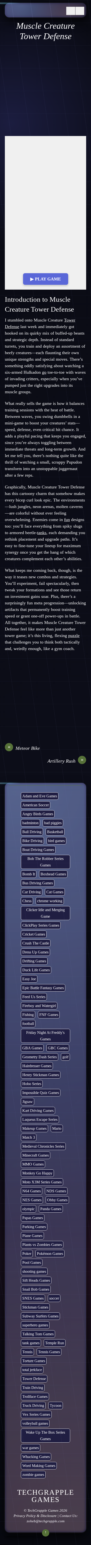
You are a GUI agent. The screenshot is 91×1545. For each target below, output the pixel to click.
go (44, 372)
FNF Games (48, 1015)
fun (67, 519)
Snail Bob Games (35, 1289)
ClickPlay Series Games (40, 925)
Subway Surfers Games (40, 1316)
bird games (56, 841)
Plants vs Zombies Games (42, 1245)
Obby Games (57, 1200)
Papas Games (32, 1218)
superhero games (35, 1325)
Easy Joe (29, 979)
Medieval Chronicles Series (43, 1146)
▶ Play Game (45, 279)
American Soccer (35, 805)
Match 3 (28, 1137)
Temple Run (54, 1343)
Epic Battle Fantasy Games (43, 988)
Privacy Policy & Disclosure (35, 1516)
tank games (31, 1343)
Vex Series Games (36, 1414)
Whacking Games (36, 1457)
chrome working (49, 901)
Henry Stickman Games (40, 1075)
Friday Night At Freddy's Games (45, 1035)
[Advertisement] (45, 88)
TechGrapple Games (42, 1510)
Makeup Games (34, 1128)
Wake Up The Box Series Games (45, 1435)
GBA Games (32, 1048)
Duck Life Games (36, 970)
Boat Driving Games (38, 850)
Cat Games (54, 892)
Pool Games (31, 1262)
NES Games (31, 1200)
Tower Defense (34, 1379)
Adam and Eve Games (39, 796)
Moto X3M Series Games (42, 1182)
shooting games (34, 1271)
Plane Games (32, 1236)
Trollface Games (35, 1397)
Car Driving (31, 892)
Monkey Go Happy (37, 1173)
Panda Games (50, 1209)
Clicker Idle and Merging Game (45, 913)
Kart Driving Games (38, 1111)
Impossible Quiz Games (40, 1093)
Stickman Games (35, 1307)
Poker (26, 1254)
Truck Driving (33, 1405)
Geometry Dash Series (39, 1057)
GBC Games (58, 1048)
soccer (54, 1298)
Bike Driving (32, 841)
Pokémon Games (50, 1254)
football (28, 1024)
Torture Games (33, 1361)
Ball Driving (31, 832)
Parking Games (34, 1227)
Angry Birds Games (37, 814)
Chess (27, 901)
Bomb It (28, 874)
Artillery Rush (65, 761)
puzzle (74, 635)
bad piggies (53, 823)
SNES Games (33, 1298)
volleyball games (35, 1423)
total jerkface (32, 1370)
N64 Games (31, 1191)
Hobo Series (31, 1084)
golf (65, 1057)
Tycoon (55, 1405)
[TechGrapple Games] (34, 12)
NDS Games (56, 1191)
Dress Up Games (35, 952)
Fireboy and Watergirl (39, 1006)
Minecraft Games (35, 1155)
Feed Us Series (33, 997)
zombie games (33, 1475)
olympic (28, 1209)
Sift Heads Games (36, 1280)
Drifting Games (34, 961)
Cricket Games (33, 934)
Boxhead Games (53, 874)
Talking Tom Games (38, 1334)
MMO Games (33, 1164)
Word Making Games (38, 1466)
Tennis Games (49, 1352)
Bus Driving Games (37, 883)
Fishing (28, 1015)
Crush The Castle (35, 943)
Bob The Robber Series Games (45, 862)
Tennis (27, 1352)
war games (30, 1448)
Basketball (55, 832)
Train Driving (32, 1388)
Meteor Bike (24, 748)
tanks (41, 532)
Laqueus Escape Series (40, 1119)
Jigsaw (27, 1102)
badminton (30, 823)
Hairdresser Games (36, 1066)
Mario (56, 1128)
